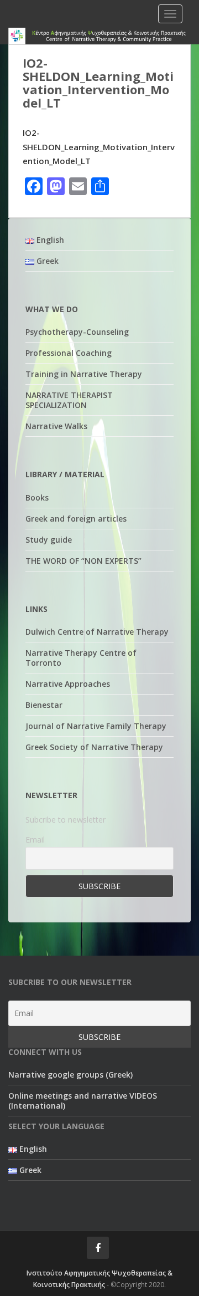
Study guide (48, 539)
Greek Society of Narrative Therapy (94, 747)
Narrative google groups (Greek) (70, 1074)
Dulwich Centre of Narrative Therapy (97, 631)
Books (37, 497)
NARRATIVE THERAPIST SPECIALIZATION (69, 400)
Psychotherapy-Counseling (77, 331)
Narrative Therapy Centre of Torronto (81, 657)
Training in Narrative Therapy (83, 374)
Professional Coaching (68, 353)
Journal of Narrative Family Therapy (95, 726)
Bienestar (43, 705)
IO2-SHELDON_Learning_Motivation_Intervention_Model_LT (99, 146)
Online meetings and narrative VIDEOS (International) (82, 1100)
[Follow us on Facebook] (98, 1248)
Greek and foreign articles (76, 518)
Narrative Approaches (67, 683)
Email (35, 839)
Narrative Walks (56, 426)
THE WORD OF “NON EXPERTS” (83, 560)
